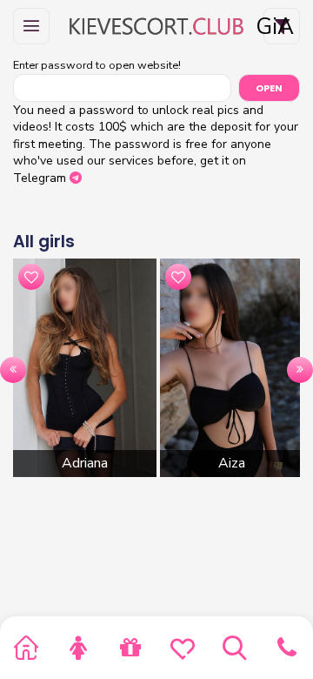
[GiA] (156, 26)
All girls (44, 241)
